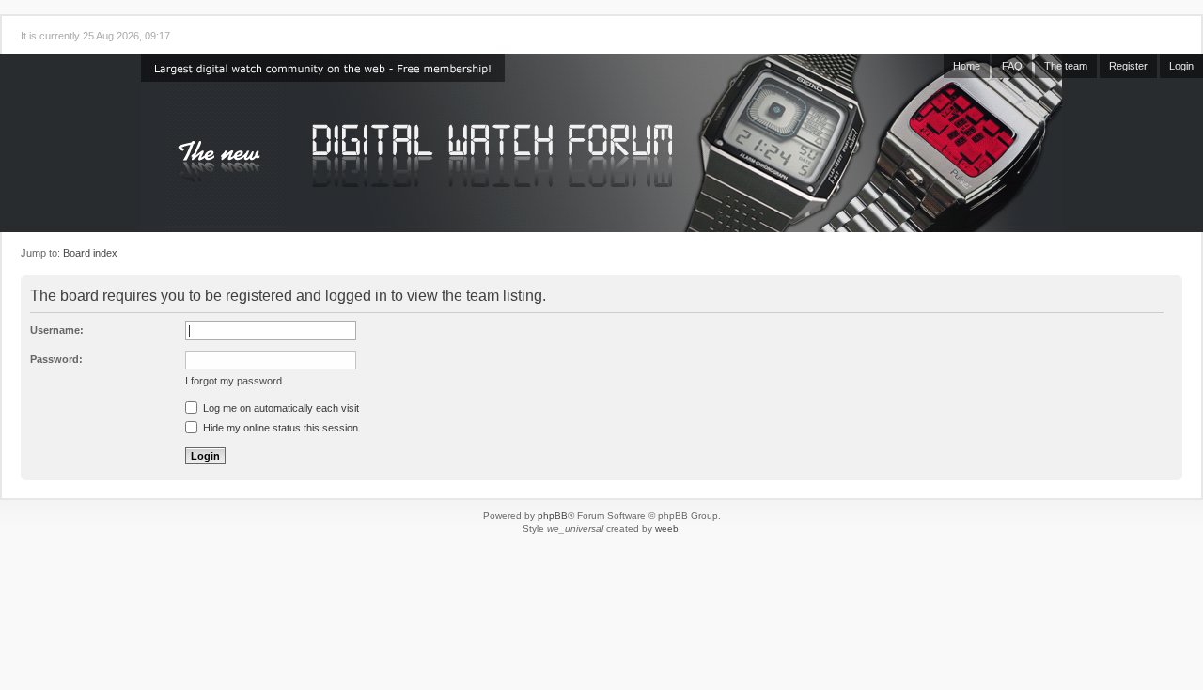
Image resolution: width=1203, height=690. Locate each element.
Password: (56, 359)
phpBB (553, 515)
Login (1181, 65)
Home (966, 65)
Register (1128, 65)
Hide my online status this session (279, 427)
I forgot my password (233, 380)
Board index (90, 253)
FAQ (1012, 65)
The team (1065, 65)
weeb (667, 529)
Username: (57, 330)
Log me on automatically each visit (279, 408)
